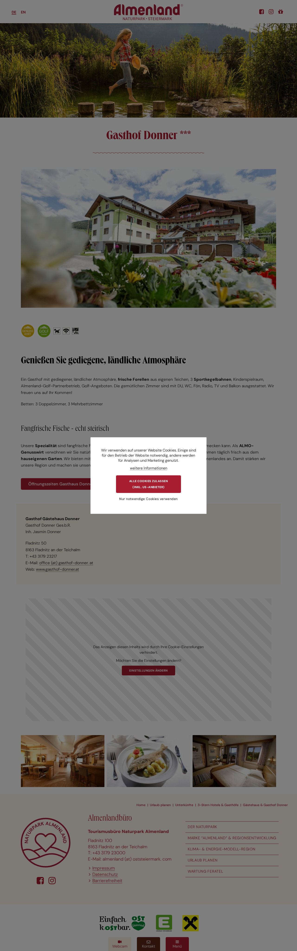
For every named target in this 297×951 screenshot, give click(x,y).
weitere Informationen (148, 467)
